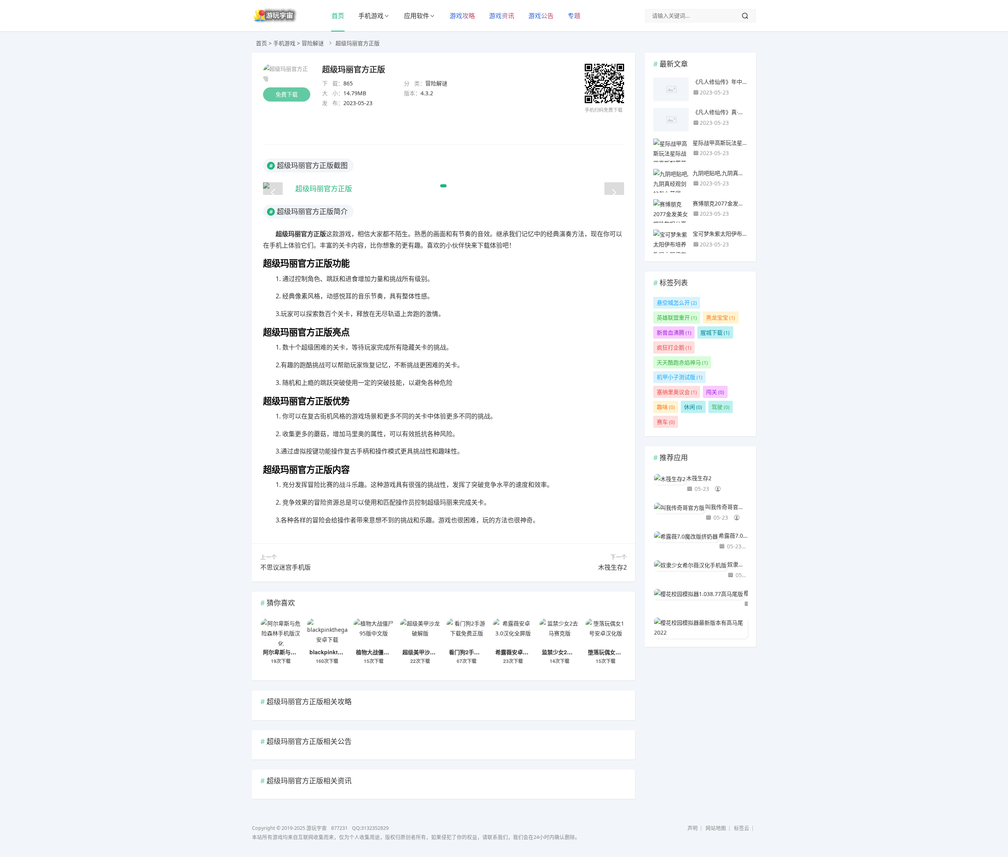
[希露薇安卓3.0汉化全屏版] (513, 632)
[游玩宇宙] (274, 21)
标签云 (741, 828)
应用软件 (416, 15)
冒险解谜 (313, 43)
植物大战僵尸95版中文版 (386, 652)
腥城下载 (715, 332)
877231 (339, 828)
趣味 (666, 407)
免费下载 (287, 94)
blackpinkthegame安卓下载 (345, 652)
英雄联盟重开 (677, 317)
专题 (574, 15)
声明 (692, 828)
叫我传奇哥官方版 (726, 507)
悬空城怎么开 (677, 302)
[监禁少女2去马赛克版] (559, 632)
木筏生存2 (612, 567)
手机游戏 (371, 15)
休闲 (693, 407)
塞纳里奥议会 (677, 392)
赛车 (666, 422)
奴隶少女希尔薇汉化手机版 (737, 564)
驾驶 (721, 407)
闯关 (715, 392)
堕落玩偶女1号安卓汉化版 (620, 652)
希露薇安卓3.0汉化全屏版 (526, 652)
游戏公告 (541, 15)
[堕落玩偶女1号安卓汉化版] (606, 632)
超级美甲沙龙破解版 (427, 652)
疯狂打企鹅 (674, 347)
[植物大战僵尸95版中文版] (374, 632)
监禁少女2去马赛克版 (568, 652)
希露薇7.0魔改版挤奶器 (733, 535)
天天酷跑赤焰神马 (682, 362)
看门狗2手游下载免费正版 (481, 652)
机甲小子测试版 (679, 377)
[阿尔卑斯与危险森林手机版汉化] (281, 632)
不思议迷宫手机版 (285, 567)
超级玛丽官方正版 (353, 69)
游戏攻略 (462, 15)
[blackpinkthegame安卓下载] (327, 632)
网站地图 (716, 828)
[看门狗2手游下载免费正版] (467, 632)
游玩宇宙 (316, 828)
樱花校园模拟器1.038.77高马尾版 (746, 593)
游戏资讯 (501, 15)
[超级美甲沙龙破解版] (420, 632)
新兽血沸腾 (674, 332)
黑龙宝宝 (720, 317)
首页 (338, 15)
